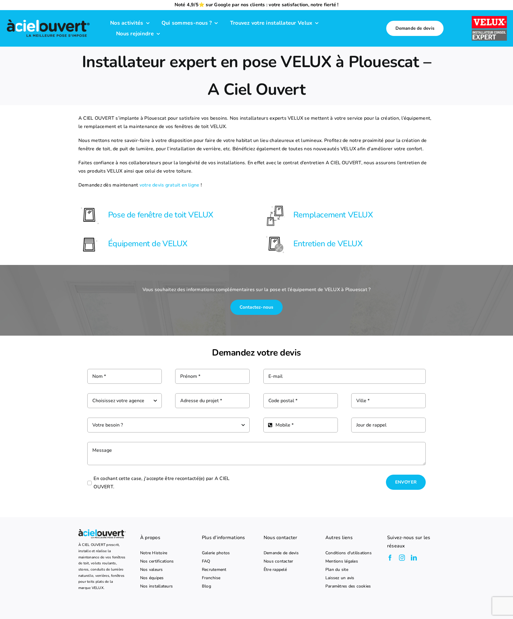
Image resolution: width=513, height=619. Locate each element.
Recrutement (214, 570)
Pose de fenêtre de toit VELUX (160, 214)
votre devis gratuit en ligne (170, 185)
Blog (206, 586)
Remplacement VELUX (333, 214)
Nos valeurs (151, 570)
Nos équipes (152, 578)
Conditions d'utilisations (348, 553)
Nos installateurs (156, 586)
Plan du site (336, 570)
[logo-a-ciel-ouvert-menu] (48, 19)
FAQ (206, 561)
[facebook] (390, 558)
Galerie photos (216, 553)
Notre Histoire (153, 553)
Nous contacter (278, 561)
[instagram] (402, 558)
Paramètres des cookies (348, 586)
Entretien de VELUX (328, 243)
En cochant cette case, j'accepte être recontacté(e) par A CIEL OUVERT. (161, 482)
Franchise (211, 578)
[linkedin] (414, 558)
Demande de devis (281, 553)
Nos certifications (157, 561)
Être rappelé (275, 570)
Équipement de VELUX (148, 243)
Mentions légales (341, 561)
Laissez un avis (339, 578)
